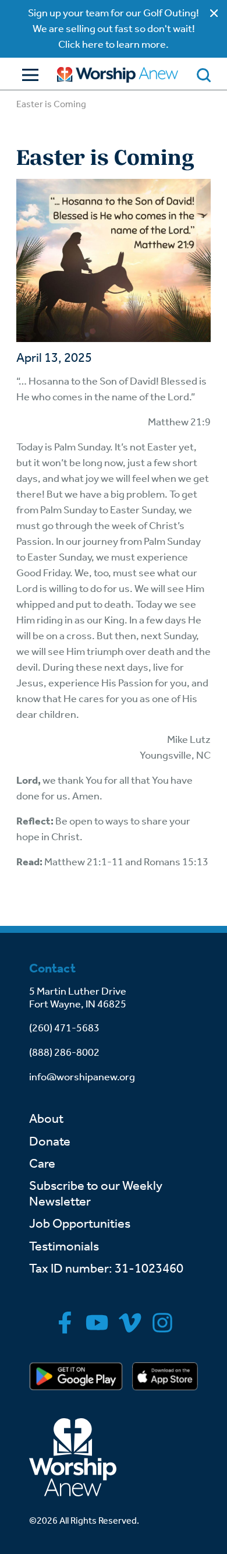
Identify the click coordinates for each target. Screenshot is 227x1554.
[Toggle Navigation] (27, 75)
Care (42, 1163)
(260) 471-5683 (64, 1027)
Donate (49, 1141)
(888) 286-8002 (64, 1052)
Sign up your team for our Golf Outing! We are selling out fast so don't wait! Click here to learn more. (113, 28)
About (46, 1118)
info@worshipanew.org (82, 1076)
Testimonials (64, 1246)
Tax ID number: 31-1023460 (106, 1268)
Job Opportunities (79, 1223)
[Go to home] (117, 75)
